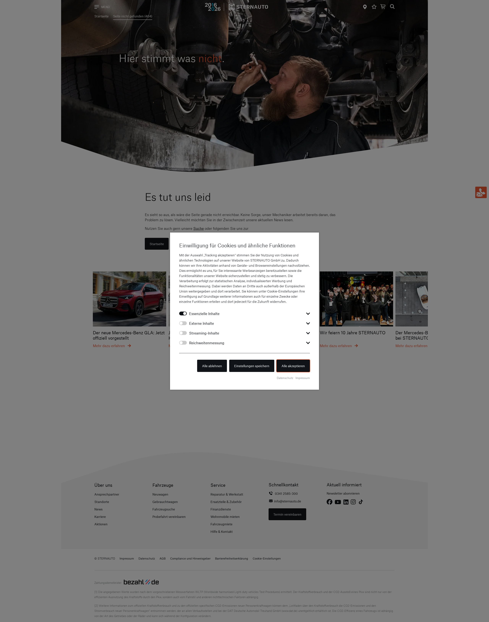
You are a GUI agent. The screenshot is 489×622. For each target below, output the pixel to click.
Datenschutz (285, 378)
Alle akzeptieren (293, 366)
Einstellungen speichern (251, 366)
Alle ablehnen (212, 366)
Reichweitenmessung (206, 343)
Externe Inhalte (201, 323)
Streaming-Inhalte (204, 333)
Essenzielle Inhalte (204, 313)
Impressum (303, 378)
